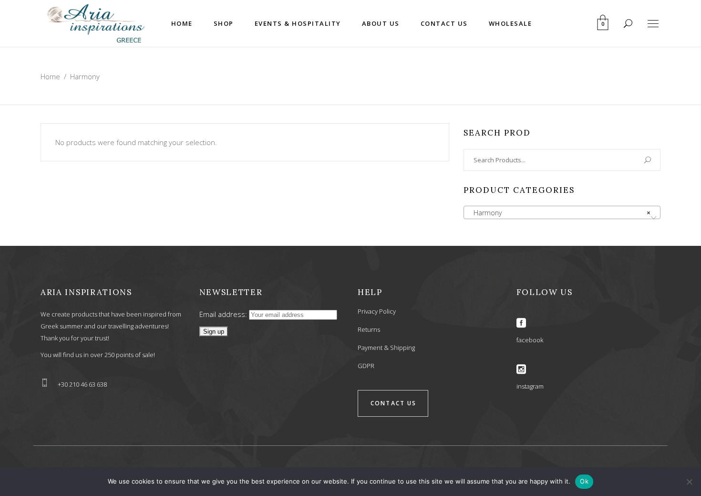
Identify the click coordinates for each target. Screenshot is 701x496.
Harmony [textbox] (559, 212)
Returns (369, 329)
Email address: (224, 314)
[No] (689, 481)
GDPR (366, 365)
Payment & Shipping (386, 347)
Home (50, 76)
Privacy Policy (377, 311)
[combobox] (562, 212)
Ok (584, 481)
